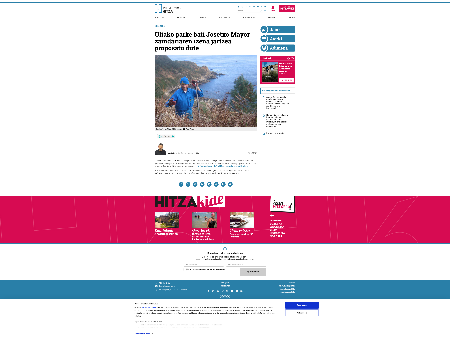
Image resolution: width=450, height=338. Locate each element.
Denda (273, 230)
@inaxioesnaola (187, 153)
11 (253, 153)
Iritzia (203, 17)
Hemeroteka (277, 233)
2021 (249, 153)
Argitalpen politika (287, 289)
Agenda (271, 17)
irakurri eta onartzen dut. (208, 269)
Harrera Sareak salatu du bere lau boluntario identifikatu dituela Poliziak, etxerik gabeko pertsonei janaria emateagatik (277, 120)
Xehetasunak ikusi (142, 333)
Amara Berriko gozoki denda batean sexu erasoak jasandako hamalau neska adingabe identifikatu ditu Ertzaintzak (277, 102)
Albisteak (159, 17)
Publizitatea (225, 286)
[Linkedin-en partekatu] (223, 184)
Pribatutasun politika (286, 286)
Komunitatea (249, 17)
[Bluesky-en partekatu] (202, 184)
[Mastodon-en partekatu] (195, 184)
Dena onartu (302, 305)
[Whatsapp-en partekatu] (216, 184)
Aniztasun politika (287, 292)
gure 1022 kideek (149, 307)
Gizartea (160, 26)
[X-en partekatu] (188, 184)
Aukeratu (300, 313)
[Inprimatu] (230, 184)
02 (256, 153)
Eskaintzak (277, 227)
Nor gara (276, 236)
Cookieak (291, 283)
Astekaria (182, 17)
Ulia (197, 153)
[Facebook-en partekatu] (181, 184)
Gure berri (276, 220)
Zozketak (276, 223)
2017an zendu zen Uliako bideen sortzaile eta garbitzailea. (222, 166)
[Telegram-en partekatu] (209, 184)
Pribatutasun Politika (198, 269)
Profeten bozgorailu (275, 133)
